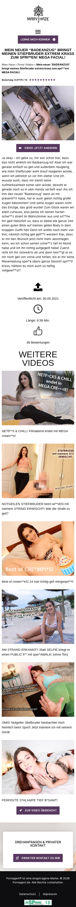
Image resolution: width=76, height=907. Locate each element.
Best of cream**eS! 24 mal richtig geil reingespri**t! (37, 581)
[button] (38, 31)
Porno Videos (25, 64)
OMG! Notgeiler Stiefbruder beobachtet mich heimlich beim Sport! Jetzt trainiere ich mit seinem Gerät (37, 727)
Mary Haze (8, 64)
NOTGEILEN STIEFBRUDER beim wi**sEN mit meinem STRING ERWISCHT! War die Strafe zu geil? (36, 508)
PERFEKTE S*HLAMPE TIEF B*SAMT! (30, 800)
